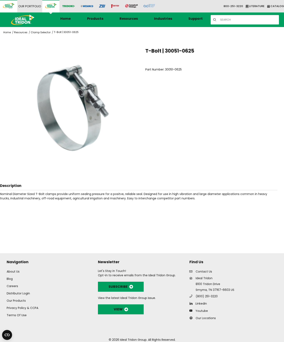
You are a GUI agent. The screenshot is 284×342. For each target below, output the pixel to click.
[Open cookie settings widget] (7, 335)
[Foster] (115, 6)
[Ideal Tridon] (51, 6)
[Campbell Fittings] (131, 6)
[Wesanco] (87, 6)
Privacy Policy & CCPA (22, 308)
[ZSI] (102, 6)
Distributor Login (18, 293)
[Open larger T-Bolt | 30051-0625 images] (73, 108)
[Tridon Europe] (68, 6)
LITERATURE (256, 6)
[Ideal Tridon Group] (8, 6)
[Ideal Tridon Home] (28, 20)
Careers (12, 286)
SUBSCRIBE (118, 286)
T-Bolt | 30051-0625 (66, 32)
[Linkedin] (192, 303)
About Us (13, 271)
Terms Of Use (17, 315)
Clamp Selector (41, 32)
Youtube (201, 311)
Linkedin (201, 303)
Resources (20, 32)
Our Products (16, 301)
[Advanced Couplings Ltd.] (149, 6)
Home (7, 32)
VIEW (118, 309)
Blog (10, 279)
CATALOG (277, 6)
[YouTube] (192, 310)
